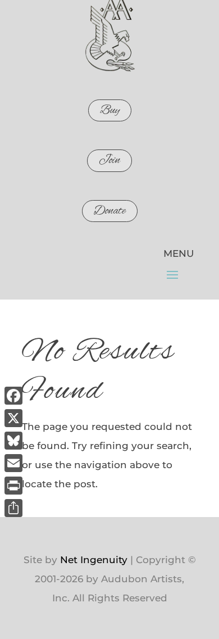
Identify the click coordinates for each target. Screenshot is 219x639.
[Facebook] (13, 395)
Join (109, 160)
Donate (110, 211)
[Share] (13, 508)
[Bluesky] (13, 440)
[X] (13, 418)
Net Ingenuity (93, 559)
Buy (110, 110)
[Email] (13, 463)
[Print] (13, 485)
